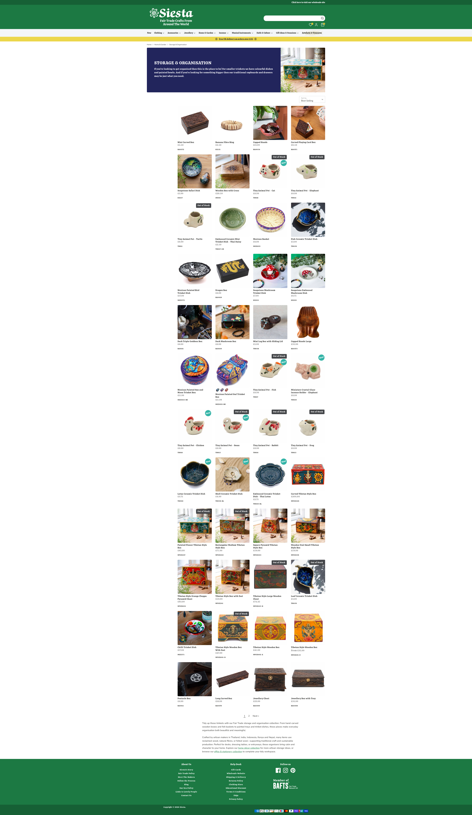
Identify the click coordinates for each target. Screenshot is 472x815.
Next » (256, 715)
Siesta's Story (186, 770)
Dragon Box (221, 290)
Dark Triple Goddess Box (190, 341)
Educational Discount (236, 788)
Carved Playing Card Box (303, 142)
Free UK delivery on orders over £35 (236, 39)
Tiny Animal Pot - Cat (264, 190)
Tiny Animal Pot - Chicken (191, 445)
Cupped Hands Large (301, 341)
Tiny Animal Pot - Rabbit (265, 445)
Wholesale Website (236, 773)
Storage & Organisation (178, 44)
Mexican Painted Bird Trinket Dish (188, 291)
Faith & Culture (264, 33)
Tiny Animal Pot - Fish (264, 390)
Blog (186, 784)
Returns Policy (236, 781)
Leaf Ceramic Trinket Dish (304, 596)
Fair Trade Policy (186, 773)
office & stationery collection (228, 751)
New (149, 33)
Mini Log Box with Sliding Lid (268, 341)
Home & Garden (206, 33)
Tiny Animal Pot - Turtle (190, 239)
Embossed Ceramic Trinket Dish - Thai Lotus (266, 495)
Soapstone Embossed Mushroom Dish (301, 291)
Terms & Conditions (236, 792)
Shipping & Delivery (236, 777)
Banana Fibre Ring (224, 142)
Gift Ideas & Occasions (286, 33)
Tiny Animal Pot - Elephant (305, 190)
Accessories (173, 33)
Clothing (158, 33)
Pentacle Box (184, 698)
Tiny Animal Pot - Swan (227, 445)
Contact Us (186, 795)
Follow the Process (186, 781)
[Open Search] (322, 18)
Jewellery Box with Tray (303, 698)
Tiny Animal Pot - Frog (302, 445)
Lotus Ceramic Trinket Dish (191, 494)
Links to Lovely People (186, 792)
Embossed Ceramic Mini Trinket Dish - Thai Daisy (228, 240)
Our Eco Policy (186, 788)
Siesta (182, 807)
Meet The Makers (186, 777)
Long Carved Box (223, 698)
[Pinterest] (292, 770)
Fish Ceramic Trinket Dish (304, 239)
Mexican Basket (261, 239)
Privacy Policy (236, 799)
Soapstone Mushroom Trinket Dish (264, 291)
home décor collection (249, 748)
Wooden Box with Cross (227, 190)
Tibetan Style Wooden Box (266, 647)
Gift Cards (236, 770)
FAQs (236, 795)
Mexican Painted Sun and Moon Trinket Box (190, 391)
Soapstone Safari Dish (189, 190)
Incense (222, 33)
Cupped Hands (260, 142)
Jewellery (188, 33)
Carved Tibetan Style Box (303, 494)
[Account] (316, 24)
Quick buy (194, 135)
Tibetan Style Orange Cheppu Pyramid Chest (192, 597)
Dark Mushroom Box (225, 341)
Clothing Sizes (236, 784)
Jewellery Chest (261, 698)
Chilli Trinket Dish (187, 647)
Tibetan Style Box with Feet (229, 596)
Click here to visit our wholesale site (308, 2)
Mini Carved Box (186, 142)
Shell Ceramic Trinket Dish (229, 494)
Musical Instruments (241, 33)
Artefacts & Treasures (312, 33)
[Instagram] (285, 770)
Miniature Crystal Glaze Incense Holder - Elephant (304, 391)
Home (149, 44)
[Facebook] (278, 770)
